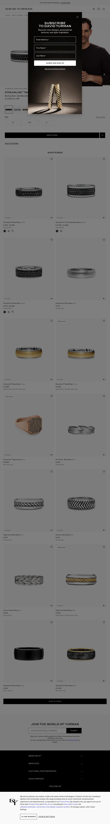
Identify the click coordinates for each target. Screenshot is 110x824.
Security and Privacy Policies (55, 69)
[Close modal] (77, 17)
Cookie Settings (46, 816)
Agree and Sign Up (55, 63)
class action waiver (71, 804)
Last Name (40, 55)
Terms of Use (48, 804)
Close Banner (28, 816)
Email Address (42, 39)
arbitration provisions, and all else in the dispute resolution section (44, 807)
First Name (40, 48)
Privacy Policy (64, 801)
